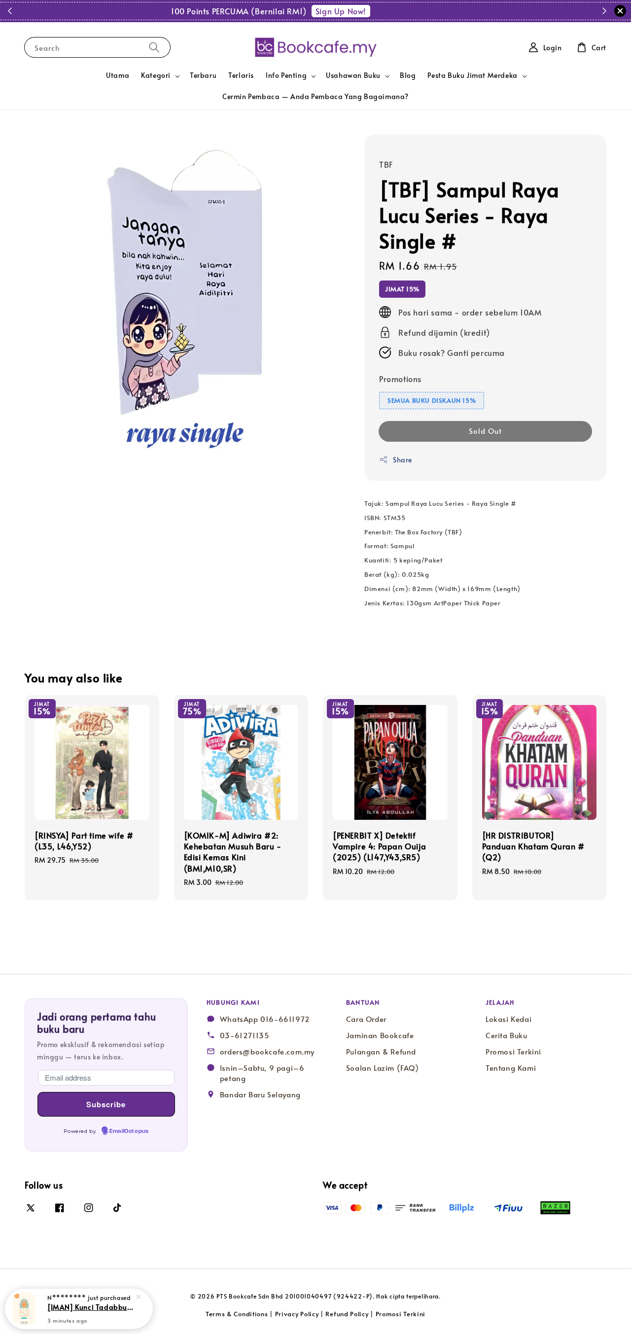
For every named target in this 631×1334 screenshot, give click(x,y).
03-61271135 (245, 1035)
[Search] (154, 47)
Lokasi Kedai (508, 1019)
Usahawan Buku (353, 75)
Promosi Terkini (513, 1051)
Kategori (156, 75)
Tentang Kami (511, 1068)
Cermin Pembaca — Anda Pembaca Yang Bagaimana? (315, 96)
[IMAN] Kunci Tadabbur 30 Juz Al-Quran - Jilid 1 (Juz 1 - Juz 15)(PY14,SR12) (90, 1307)
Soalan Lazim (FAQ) (382, 1068)
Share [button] (402, 459)
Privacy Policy (297, 1313)
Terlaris (241, 75)
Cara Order (366, 1019)
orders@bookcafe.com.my (267, 1051)
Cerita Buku (506, 1035)
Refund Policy (346, 1313)
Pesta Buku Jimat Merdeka (472, 75)
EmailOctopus (128, 1131)
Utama (117, 75)
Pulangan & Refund (381, 1051)
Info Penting (286, 75)
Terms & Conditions (237, 1313)
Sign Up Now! (377, 10)
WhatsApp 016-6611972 (265, 1019)
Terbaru (203, 75)
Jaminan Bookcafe (380, 1035)
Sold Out (485, 430)
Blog (408, 75)
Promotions (400, 378)
